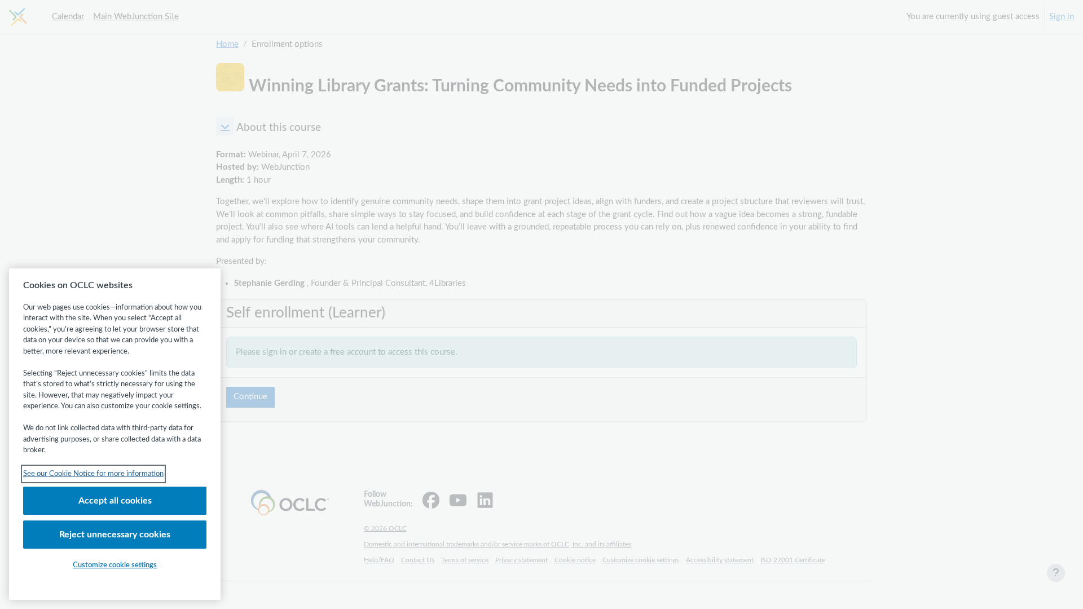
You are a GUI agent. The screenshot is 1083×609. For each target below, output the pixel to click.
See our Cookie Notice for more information (93, 474)
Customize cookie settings (115, 565)
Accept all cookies (115, 500)
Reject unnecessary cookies (114, 534)
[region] (115, 434)
